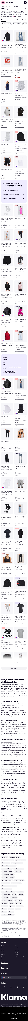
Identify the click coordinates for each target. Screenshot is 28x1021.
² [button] (19, 51)
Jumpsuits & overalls (6, 742)
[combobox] (22, 28)
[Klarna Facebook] (4, 987)
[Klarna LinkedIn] (11, 987)
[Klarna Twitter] (17, 987)
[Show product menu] (25, 8)
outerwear (4, 783)
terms (9, 932)
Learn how (19, 16)
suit (9, 723)
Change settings (14, 1018)
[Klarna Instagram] (24, 987)
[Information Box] (10, 28)
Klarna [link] (2, 6)
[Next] (24, 23)
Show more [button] (14, 668)
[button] (3, 40)
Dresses (3, 703)
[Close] (26, 1009)
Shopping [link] (8, 6)
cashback (3, 808)
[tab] (3, 20)
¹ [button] (4, 51)
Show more (24, 14)
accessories (4, 764)
